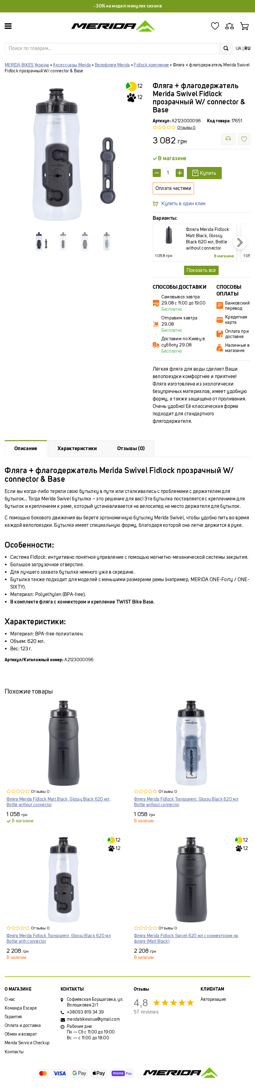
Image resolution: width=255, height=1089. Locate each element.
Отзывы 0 (186, 127)
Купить (208, 173)
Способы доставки (179, 287)
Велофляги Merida (112, 65)
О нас (10, 999)
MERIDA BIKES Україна (27, 65)
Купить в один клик (183, 203)
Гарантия (13, 1016)
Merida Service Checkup (27, 1043)
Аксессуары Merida (72, 65)
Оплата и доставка (23, 1025)
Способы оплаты (228, 290)
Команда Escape (21, 1008)
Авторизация (213, 999)
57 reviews (146, 1011)
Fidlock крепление (151, 65)
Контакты (14, 1052)
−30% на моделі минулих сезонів (127, 6)
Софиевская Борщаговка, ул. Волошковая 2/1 (95, 1002)
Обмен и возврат (21, 1034)
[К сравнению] (228, 139)
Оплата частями (173, 188)
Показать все (201, 270)
